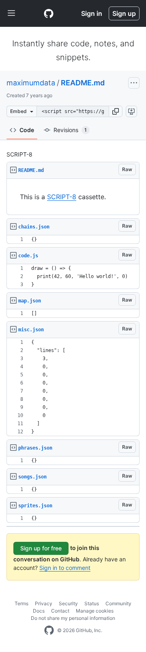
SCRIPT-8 (61, 197)
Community (118, 603)
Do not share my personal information (73, 618)
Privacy (43, 603)
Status (91, 603)
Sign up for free (41, 548)
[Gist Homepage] (49, 13)
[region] (73, 197)
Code (26, 129)
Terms (21, 603)
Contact (60, 611)
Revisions (70, 129)
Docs (39, 611)
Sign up (124, 13)
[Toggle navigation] (11, 13)
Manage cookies (95, 611)
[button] (115, 111)
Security (68, 603)
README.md (83, 82)
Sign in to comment (64, 567)
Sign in (91, 13)
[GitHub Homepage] (49, 630)
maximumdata (30, 82)
